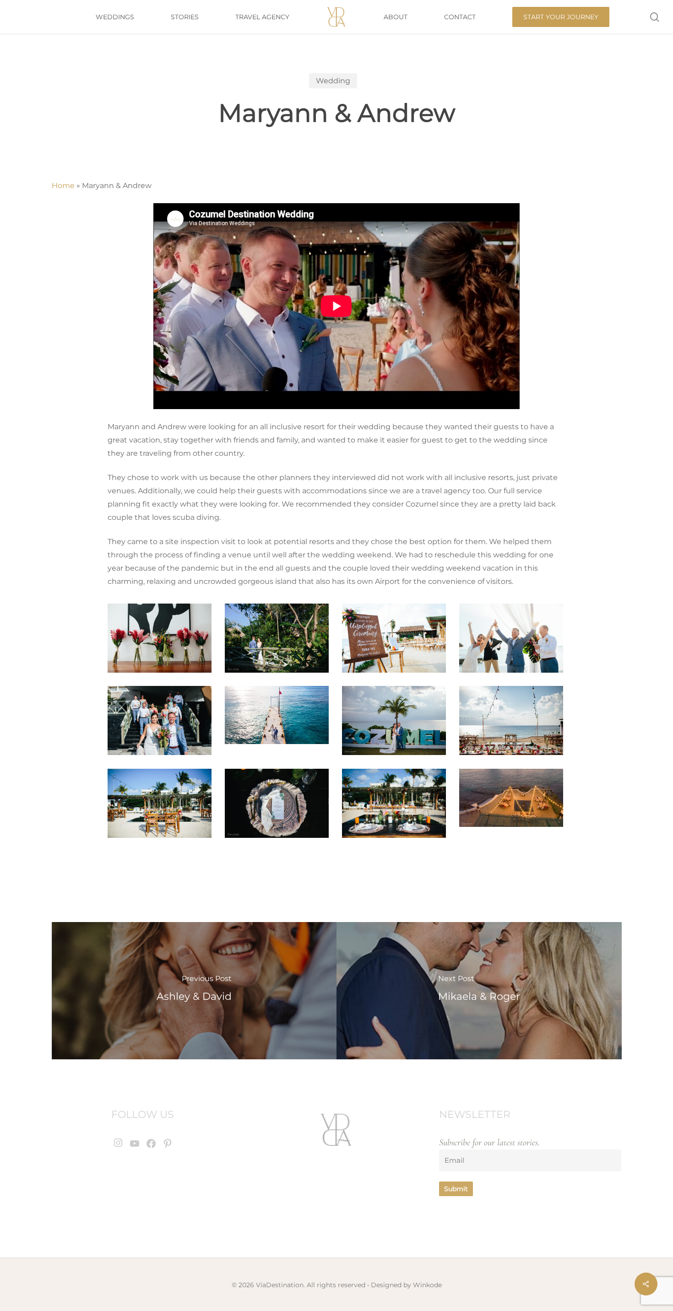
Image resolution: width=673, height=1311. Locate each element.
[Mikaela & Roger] (479, 990)
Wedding (333, 80)
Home (63, 185)
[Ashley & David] (194, 990)
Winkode (427, 1285)
